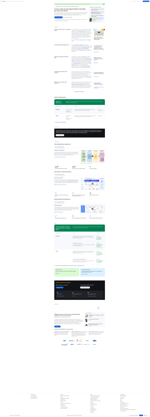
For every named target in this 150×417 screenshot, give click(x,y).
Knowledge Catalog (85, 48)
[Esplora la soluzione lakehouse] (59, 212)
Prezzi (17, 1)
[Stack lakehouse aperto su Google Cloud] (92, 209)
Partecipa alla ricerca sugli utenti (124, 408)
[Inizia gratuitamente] (60, 287)
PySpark (89, 62)
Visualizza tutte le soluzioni (64, 408)
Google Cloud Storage (85, 47)
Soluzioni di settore (63, 404)
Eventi (121, 399)
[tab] (59, 146)
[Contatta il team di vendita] (68, 17)
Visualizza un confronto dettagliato (61, 122)
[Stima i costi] (57, 273)
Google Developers (92, 408)
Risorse (20, 1)
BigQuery (79, 48)
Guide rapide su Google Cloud (94, 398)
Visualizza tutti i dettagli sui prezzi (79, 265)
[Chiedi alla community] (90, 388)
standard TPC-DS (82, 39)
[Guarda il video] (57, 326)
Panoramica (8, 1)
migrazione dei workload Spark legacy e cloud (78, 84)
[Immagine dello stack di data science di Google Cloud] (92, 183)
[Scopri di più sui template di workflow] (60, 157)
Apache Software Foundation (64, 20)
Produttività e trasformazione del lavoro (65, 403)
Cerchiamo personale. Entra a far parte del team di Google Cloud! (128, 409)
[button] (88, 356)
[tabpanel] (79, 160)
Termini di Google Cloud (17, 415)
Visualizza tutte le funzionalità (79, 91)
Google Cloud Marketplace (93, 399)
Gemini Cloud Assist (86, 66)
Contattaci (22, 1)
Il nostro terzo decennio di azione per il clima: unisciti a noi (75, 415)
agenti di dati (84, 56)
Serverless (58, 109)
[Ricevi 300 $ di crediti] (58, 17)
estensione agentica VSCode (72, 180)
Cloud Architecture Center (93, 404)
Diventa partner (122, 398)
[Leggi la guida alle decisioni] (91, 296)
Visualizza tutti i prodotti (34, 398)
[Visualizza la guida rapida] (61, 296)
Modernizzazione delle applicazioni (65, 398)
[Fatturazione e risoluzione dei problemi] (78, 388)
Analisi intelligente (63, 399)
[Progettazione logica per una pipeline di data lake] (92, 156)
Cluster (57, 115)
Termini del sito (12, 415)
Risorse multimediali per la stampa (124, 403)
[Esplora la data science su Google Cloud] (60, 185)
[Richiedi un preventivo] (85, 274)
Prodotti (15, 1)
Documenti (134, 1)
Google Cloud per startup (93, 409)
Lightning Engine (81, 31)
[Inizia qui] (73, 296)
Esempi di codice (92, 403)
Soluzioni (12, 1)
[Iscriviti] (141, 415)
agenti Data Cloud (77, 63)
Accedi (141, 1)
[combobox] (146, 415)
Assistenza (138, 1)
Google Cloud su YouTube (123, 404)
